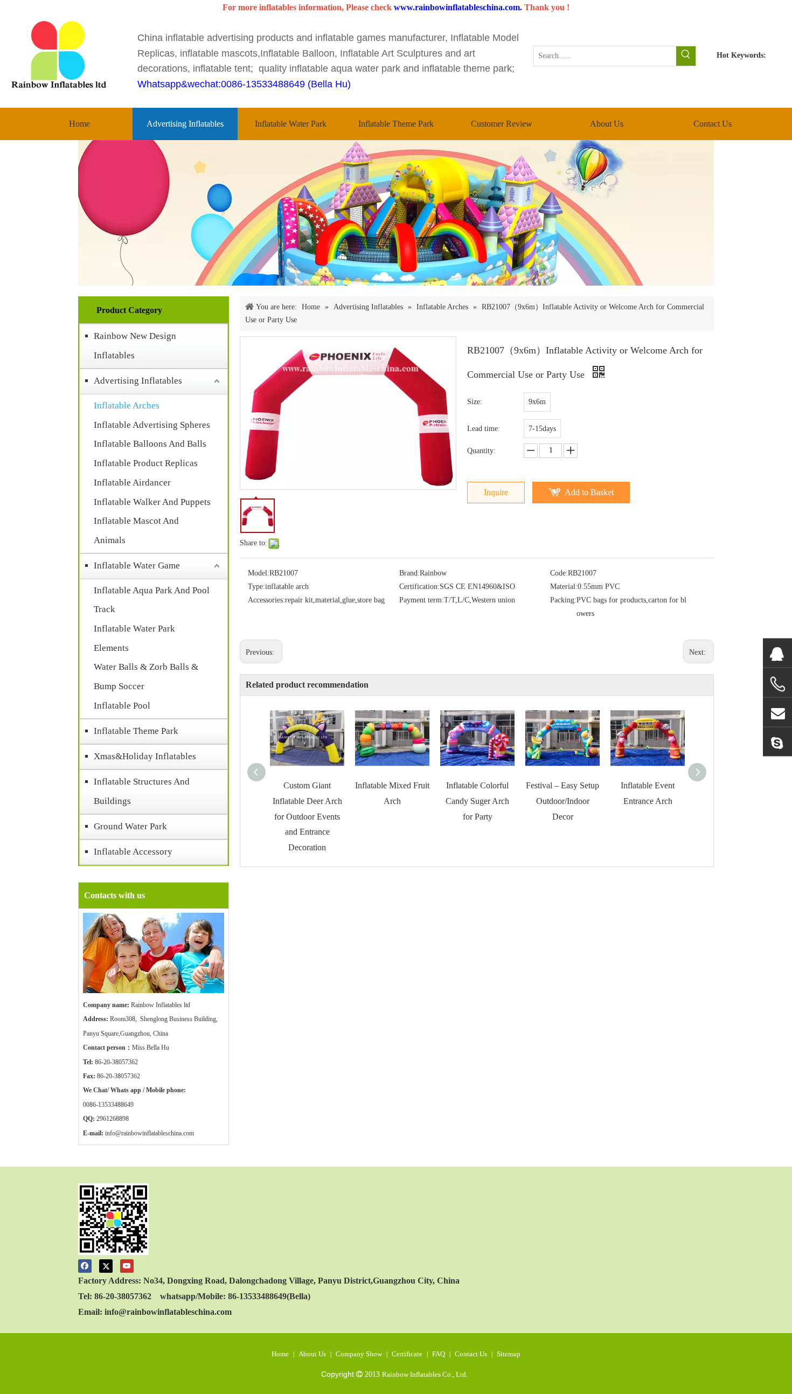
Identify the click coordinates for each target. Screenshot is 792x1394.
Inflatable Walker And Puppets (152, 502)
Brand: (409, 573)
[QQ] (777, 652)
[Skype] (777, 741)
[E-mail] (777, 712)
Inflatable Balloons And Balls (150, 444)
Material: (564, 586)
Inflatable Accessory (133, 852)
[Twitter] (106, 1265)
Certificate (407, 1354)
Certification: (419, 586)
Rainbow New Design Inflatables (135, 345)
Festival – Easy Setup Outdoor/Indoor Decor (562, 801)
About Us (312, 1354)
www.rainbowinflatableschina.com (457, 7)
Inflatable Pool (122, 706)
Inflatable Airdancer (132, 482)
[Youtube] (127, 1265)
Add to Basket (589, 492)
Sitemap (508, 1354)
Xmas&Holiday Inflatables (145, 756)
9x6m (537, 402)
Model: (258, 573)
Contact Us (471, 1354)
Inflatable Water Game (137, 565)
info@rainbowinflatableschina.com (149, 1133)
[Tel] (777, 683)
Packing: (563, 600)
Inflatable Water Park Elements (134, 638)
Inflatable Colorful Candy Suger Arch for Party (477, 801)
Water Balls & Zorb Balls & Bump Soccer (146, 676)
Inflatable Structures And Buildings (142, 791)
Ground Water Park (130, 826)
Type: (256, 586)
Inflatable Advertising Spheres (152, 425)
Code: (559, 573)
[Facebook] (85, 1265)
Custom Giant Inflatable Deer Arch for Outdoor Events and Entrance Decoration (307, 816)
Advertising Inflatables (138, 381)
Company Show (359, 1354)
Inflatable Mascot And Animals (136, 530)
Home (280, 1354)
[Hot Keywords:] (686, 56)
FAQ (438, 1354)
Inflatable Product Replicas (146, 463)
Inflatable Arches (126, 405)
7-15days (542, 429)
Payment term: (421, 600)
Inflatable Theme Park (136, 731)
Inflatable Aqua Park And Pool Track (152, 600)
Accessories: (266, 600)
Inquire (496, 492)
